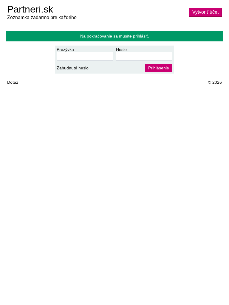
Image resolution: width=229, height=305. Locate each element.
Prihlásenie (158, 68)
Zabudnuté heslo (73, 68)
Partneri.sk (30, 9)
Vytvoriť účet (205, 12)
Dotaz (12, 82)
